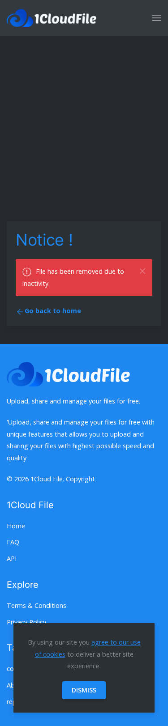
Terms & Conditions (36, 605)
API (12, 558)
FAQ (13, 542)
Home (16, 526)
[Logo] (51, 18)
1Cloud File (46, 479)
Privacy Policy (26, 622)
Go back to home (53, 310)
